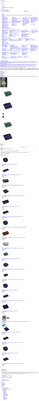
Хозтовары (3, 56)
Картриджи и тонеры (13, 56)
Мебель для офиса (26, 57)
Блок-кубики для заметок (24, 30)
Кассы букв (21, 66)
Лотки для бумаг (33, 24)
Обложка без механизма (5, 54)
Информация (3, 384)
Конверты (10, 34)
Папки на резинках (4, 45)
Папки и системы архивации (20, 61)
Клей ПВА (13, 24)
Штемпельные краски (8, 66)
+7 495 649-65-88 (2, 386)
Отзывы (4, 398)
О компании (5, 389)
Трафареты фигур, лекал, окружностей (30, 39)
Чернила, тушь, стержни (22, 38)
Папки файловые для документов (24, 53)
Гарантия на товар (5, 395)
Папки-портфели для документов (4, 48)
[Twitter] (6, 153)
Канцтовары (3, 16)
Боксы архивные (12, 45)
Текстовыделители (4, 40)
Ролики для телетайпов (5, 32)
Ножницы (32, 21)
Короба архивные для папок (13, 46)
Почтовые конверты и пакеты (13, 33)
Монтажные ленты (14, 19)
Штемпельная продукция (5, 17)
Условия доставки (5, 394)
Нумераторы (32, 66)
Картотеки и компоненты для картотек (15, 52)
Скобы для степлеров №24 (26, 22)
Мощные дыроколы (4, 21)
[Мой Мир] (8, 153)
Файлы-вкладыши (24, 54)
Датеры (19, 66)
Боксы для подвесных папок (34, 48)
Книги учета (33, 32)
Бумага (7, 61)
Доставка (3, 5)
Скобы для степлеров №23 (26, 21)
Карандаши (3, 41)
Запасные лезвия (33, 22)
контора (3, 379)
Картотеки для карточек (13, 53)
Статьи (4, 396)
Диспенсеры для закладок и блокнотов (26, 31)
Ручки (9, 38)
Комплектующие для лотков (26, 19)
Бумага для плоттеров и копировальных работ (24, 35)
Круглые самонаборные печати (27, 66)
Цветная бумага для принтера (25, 34)
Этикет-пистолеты (11, 30)
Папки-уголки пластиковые (34, 46)
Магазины (4, 392)
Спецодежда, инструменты (20, 57)
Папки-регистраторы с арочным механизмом (16, 47)
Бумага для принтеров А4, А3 (25, 36)
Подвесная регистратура (33, 47)
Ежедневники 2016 (19, 56)
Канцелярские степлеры (5, 23)
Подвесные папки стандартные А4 (32, 49)
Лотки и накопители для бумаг (27, 17)
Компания (3, 383)
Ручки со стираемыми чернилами (13, 40)
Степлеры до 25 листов (5, 24)
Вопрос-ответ (5, 397)
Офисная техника (13, 57)
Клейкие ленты (14, 17)
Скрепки (24, 24)
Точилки (3, 42)
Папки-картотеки (4, 50)
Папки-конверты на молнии (34, 45)
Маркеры (3, 38)
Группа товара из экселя (33, 62)
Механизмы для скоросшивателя (4, 53)
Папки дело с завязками (5, 46)
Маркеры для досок (4, 39)
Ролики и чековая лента (5, 29)
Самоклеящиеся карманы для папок (14, 51)
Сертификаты (5, 399)
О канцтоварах (4, 6)
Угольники (26, 40)
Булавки (24, 25)
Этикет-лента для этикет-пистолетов (14, 32)
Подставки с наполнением (5, 27)
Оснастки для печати (3, 66)
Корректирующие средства (34, 17)
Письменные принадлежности (6, 37)
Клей (12, 23)
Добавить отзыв (2, 381)
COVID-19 (3, 14)
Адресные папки (24, 46)
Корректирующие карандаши (34, 19)
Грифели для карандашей (5, 43)
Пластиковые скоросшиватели (6, 52)
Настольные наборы (14, 20)
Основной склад (4, 380)
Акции (3, 2)
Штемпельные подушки (5, 19)
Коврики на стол (4, 26)
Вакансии (13, 7)
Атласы (3, 35)
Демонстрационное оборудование (6, 57)
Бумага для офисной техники (25, 33)
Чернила (20, 40)
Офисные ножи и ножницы (34, 20)
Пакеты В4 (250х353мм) (12, 36)
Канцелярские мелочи (25, 23)
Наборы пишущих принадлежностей (13, 39)
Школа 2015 (25, 56)
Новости (7, 7)
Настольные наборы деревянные (16, 21)
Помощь (4, 393)
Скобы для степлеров (25, 20)
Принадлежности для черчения (29, 38)
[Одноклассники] (7, 153)
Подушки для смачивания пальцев (6, 28)
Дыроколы (3, 20)
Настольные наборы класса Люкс (16, 22)
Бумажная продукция (5, 33)
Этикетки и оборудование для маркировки (14, 29)
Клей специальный (14, 25)
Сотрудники (9, 7)
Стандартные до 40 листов (5, 25)
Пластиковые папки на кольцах (26, 48)
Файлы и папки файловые (25, 52)
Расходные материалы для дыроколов (7, 22)
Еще (2, 55)
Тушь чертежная (21, 39)
